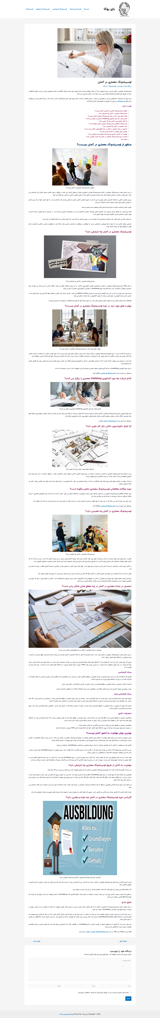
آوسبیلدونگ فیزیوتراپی (59, 9)
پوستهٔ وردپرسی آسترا (66, 1014)
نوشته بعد (35, 941)
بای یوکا (109, 9)
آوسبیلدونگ (29, 9)
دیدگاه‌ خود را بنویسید (124, 86)
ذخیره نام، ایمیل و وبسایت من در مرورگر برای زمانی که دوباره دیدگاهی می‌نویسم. (103, 993)
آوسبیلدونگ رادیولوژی (43, 9)
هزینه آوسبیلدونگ (75, 9)
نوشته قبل (124, 941)
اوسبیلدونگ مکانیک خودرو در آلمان (97, 932)
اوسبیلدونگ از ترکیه (110, 421)
